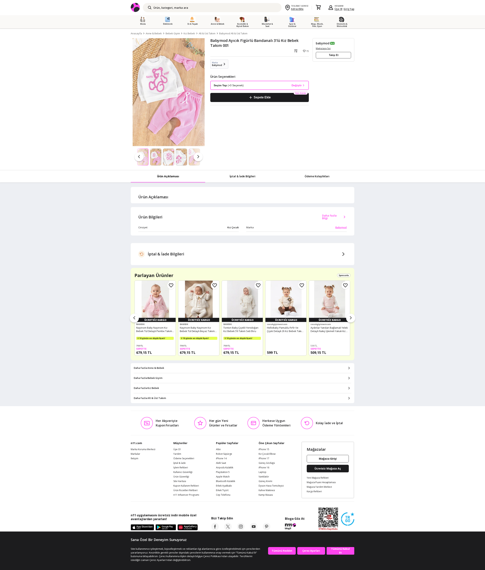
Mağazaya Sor (323, 48)
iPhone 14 (221, 458)
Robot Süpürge (224, 453)
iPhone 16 (264, 467)
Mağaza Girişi (328, 458)
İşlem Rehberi (180, 467)
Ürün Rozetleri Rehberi (185, 490)
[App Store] (142, 527)
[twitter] (228, 529)
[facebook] (215, 529)
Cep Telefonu (223, 494)
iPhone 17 (264, 458)
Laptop (262, 472)
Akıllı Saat (221, 463)
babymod (322, 43)
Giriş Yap (348, 9)
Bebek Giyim (173, 33)
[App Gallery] (188, 527)
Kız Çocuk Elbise (267, 453)
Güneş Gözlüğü (267, 463)
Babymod (341, 227)
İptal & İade (179, 463)
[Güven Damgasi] (347, 519)
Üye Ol (339, 9)
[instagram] (241, 529)
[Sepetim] (318, 7)
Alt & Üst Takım (207, 33)
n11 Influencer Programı (186, 494)
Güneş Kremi (265, 481)
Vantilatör (264, 476)
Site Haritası (179, 481)
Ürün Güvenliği (181, 476)
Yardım (177, 453)
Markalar (135, 453)
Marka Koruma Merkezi (143, 449)
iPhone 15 (264, 449)
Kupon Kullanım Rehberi (186, 485)
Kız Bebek (189, 33)
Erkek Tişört (222, 490)
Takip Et (333, 55)
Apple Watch (223, 476)
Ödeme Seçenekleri (183, 458)
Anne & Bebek (154, 33)
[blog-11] (294, 527)
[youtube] (253, 529)
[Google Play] (166, 527)
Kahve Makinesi (267, 490)
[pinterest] (266, 529)
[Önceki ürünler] (134, 318)
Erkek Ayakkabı (224, 485)
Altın (218, 449)
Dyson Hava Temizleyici (271, 485)
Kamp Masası (266, 494)
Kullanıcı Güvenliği (182, 472)
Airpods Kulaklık (224, 467)
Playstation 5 (223, 472)
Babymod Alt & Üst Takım (233, 33)
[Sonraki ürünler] (350, 318)
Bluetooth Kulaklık (225, 481)
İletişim (134, 458)
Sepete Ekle (262, 97)
